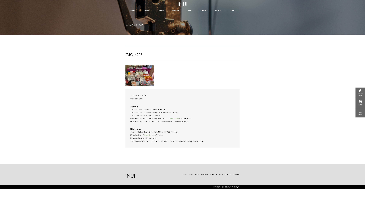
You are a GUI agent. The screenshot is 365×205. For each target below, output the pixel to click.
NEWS (191, 174)
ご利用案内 (216, 187)
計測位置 (147, 135)
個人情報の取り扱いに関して (231, 187)
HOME (185, 174)
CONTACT (228, 174)
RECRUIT (237, 174)
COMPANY (204, 174)
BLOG (197, 174)
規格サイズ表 (174, 118)
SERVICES (213, 174)
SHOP (221, 174)
